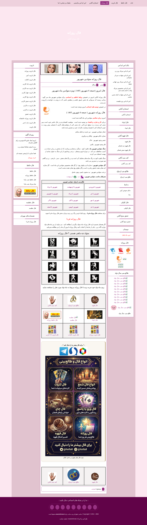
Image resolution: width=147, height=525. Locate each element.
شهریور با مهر (94, 200)
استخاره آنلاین (93, 3)
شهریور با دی (95, 207)
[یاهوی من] (95, 507)
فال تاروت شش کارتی (28, 101)
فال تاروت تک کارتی (29, 84)
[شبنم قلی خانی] (51, 68)
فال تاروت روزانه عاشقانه (27, 118)
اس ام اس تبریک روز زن (123, 71)
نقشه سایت (63, 519)
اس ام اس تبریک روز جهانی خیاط (122, 83)
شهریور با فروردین (95, 187)
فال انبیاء (128, 128)
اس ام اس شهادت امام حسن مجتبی (122, 96)
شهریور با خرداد (52, 187)
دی (79, 176)
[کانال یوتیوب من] (57, 507)
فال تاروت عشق (30, 114)
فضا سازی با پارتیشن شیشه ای (26, 153)
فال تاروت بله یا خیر (29, 123)
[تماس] (73, 507)
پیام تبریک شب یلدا (30, 184)
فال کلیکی (127, 208)
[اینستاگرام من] (79, 507)
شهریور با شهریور (52, 194)
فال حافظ (124, 3)
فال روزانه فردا (31, 221)
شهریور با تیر (95, 194)
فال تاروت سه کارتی (29, 88)
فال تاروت (114, 3)
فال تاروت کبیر (31, 75)
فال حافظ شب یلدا (30, 180)
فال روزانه (104, 3)
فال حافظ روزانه (30, 175)
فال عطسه (32, 208)
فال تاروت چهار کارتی (29, 92)
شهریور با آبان (73, 200)
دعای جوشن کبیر (125, 190)
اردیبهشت (70, 176)
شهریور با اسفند (52, 207)
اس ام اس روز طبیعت (123, 101)
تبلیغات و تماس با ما (64, 3)
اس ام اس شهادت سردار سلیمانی (123, 76)
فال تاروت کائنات (30, 80)
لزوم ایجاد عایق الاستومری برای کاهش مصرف (26, 141)
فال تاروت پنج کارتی (29, 97)
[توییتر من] (68, 507)
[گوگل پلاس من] (63, 507)
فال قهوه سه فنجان (124, 146)
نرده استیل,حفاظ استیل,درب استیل (27, 148)
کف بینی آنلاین (126, 163)
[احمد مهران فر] (96, 68)
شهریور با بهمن (73, 207)
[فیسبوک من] (84, 507)
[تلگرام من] (90, 507)
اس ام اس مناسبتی (80, 3)
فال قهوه (128, 141)
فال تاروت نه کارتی (29, 105)
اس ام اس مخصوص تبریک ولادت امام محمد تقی (123, 89)
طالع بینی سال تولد (125, 313)
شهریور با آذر (52, 200)
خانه (131, 3)
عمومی (93, 489)
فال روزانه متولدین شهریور (89, 79)
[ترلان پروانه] (73, 68)
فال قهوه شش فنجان (124, 150)
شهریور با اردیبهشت (73, 187)
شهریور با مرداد (73, 194)
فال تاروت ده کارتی (29, 110)
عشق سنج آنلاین (125, 221)
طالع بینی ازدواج (125, 177)
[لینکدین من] (52, 507)
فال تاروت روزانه (30, 71)
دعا (130, 195)
